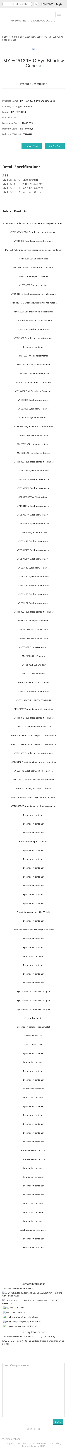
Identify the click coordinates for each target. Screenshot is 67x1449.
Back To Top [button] (33, 1428)
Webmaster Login (11, 1438)
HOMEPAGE (47, 4)
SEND (58, 1421)
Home (5, 36)
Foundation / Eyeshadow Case (26, 36)
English (59, 4)
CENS (42, 1446)
